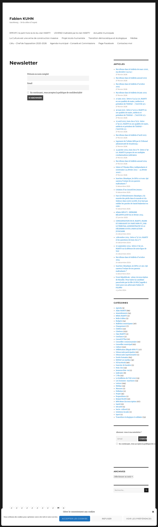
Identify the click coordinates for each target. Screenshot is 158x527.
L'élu (118, 376)
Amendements (121, 313)
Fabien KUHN (22, 18)
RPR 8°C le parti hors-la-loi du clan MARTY (30, 33)
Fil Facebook (121, 363)
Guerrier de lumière (123, 365)
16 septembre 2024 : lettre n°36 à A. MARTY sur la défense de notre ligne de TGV (131, 248)
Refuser (107, 518)
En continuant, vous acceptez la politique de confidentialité (56, 93)
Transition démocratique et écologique (108, 38)
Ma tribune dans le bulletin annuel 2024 (131, 161)
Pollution (119, 391)
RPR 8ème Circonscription (126, 402)
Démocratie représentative (126, 355)
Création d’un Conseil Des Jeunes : (129, 190)
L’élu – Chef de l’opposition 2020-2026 (28, 43)
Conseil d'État (121, 339)
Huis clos (119, 368)
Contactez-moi (124, 43)
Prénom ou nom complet (38, 74)
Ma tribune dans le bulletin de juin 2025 (131, 93)
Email (29, 83)
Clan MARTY (121, 334)
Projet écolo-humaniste (73, 38)
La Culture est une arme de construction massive (34, 38)
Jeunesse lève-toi (122, 370)
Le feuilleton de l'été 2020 (126, 378)
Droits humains (122, 357)
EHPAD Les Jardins (123, 360)
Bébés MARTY (121, 316)
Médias (133, 38)
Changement (121, 326)
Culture (118, 347)
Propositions (121, 396)
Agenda (119, 308)
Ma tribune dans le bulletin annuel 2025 (131, 78)
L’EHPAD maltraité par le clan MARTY (72, 33)
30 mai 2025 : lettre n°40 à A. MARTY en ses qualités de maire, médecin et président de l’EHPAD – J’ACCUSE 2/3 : (131, 112)
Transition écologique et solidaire (129, 417)
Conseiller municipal (124, 344)
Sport (118, 415)
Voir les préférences (138, 518)
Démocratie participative (125, 352)
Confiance (120, 337)
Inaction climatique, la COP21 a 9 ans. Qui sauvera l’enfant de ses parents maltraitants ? (132, 268)
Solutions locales (122, 412)
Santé (118, 404)
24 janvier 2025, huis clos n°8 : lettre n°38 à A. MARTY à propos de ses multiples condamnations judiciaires (132, 152)
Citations (119, 331)
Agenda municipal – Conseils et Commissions (72, 43)
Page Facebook (106, 43)
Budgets (119, 321)
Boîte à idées (121, 318)
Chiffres (119, 329)
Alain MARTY (121, 311)
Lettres (118, 383)
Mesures (119, 389)
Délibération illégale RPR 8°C (127, 350)
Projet (118, 394)
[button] (153, 512)
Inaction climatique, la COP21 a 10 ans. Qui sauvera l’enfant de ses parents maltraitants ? (132, 181)
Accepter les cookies (74, 518)
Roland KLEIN (121, 399)
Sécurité (119, 407)
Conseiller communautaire (126, 342)
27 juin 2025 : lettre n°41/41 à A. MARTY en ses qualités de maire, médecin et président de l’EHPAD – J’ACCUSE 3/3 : (131, 101)
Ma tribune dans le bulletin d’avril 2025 (131, 135)
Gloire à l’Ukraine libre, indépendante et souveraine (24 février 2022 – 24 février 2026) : (131, 169)
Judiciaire (119, 373)
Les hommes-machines (125, 381)
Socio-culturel (121, 409)
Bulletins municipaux (124, 324)
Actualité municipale (103, 33)
